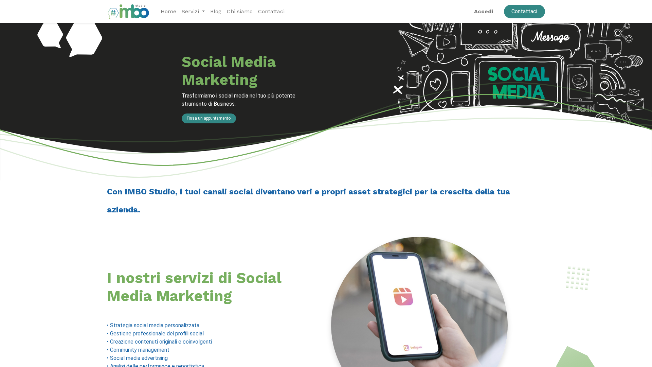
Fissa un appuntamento (209, 118)
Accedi (483, 11)
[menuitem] (168, 11)
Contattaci (524, 11)
